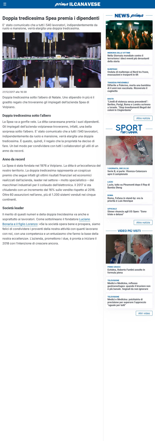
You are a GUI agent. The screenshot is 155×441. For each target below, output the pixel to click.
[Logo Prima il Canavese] (77, 4)
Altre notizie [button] (143, 118)
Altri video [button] (144, 313)
